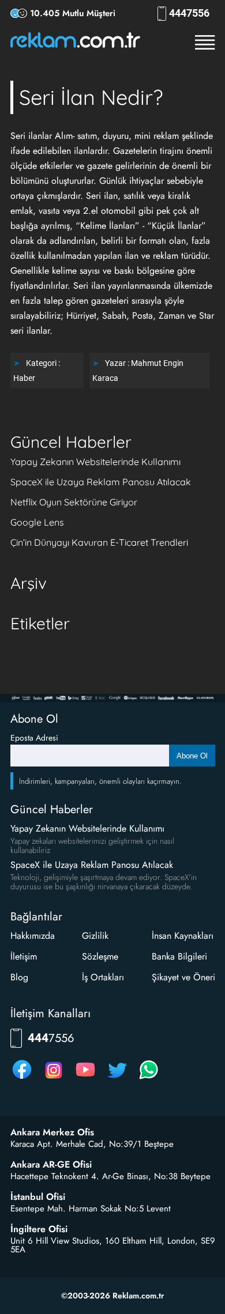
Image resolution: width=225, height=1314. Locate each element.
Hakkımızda (32, 935)
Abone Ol (192, 756)
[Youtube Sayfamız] (85, 1078)
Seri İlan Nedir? (91, 97)
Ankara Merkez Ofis (52, 1132)
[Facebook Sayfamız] (21, 1078)
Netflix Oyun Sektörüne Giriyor (73, 502)
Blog (19, 977)
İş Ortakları (103, 977)
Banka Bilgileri (179, 956)
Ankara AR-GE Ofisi (51, 1164)
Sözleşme (100, 956)
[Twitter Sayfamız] (117, 1078)
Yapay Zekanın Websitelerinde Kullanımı (95, 461)
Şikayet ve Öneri (183, 977)
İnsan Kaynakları (182, 935)
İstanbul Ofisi (37, 1197)
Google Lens (37, 522)
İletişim (23, 956)
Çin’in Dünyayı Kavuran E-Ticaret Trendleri (99, 542)
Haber (24, 378)
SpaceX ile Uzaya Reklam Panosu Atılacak (100, 482)
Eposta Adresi (34, 738)
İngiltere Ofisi (39, 1229)
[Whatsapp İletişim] (148, 1078)
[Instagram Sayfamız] (53, 1078)
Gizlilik (95, 935)
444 (189, 13)
